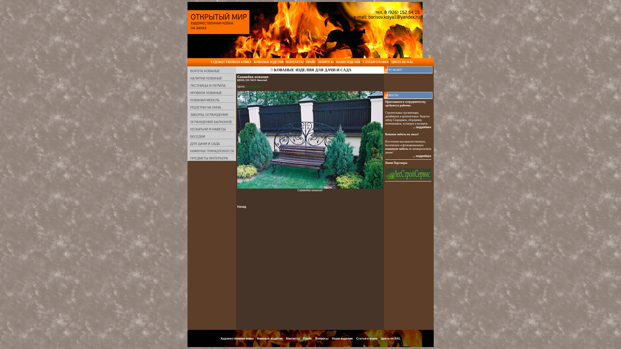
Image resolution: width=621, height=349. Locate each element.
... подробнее (422, 127)
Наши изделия (348, 62)
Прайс (311, 62)
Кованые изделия (269, 62)
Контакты (295, 62)
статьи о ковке (376, 62)
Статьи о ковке (366, 338)
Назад (241, 206)
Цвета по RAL (402, 62)
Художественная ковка (231, 62)
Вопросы (326, 62)
